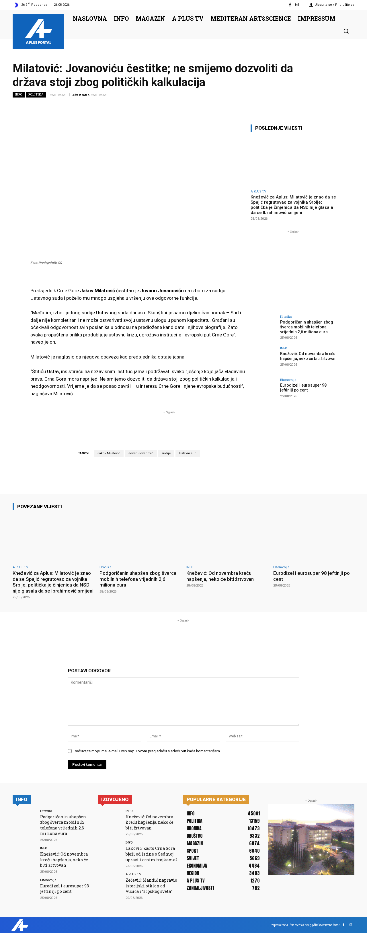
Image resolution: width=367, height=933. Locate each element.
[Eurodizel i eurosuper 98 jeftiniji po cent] (263, 391)
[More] (348, 107)
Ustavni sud (187, 453)
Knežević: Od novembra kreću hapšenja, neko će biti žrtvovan (308, 356)
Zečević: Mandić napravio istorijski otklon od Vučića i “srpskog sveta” (151, 885)
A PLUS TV (258, 191)
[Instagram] (297, 4)
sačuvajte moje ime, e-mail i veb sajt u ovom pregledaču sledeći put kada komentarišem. (148, 751)
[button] (346, 31)
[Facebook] (290, 4)
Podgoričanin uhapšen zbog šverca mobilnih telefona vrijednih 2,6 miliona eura (306, 327)
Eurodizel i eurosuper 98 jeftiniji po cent (303, 387)
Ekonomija (288, 379)
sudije (166, 453)
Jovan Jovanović (140, 453)
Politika (36, 94)
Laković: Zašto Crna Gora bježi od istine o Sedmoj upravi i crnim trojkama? (151, 854)
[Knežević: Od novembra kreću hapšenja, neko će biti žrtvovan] (263, 359)
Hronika (286, 316)
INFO (18, 94)
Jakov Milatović (108, 453)
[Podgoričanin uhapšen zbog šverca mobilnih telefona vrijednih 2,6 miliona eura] (263, 328)
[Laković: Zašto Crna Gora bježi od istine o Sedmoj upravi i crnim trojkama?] (110, 852)
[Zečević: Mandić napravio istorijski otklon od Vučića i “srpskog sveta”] (110, 884)
